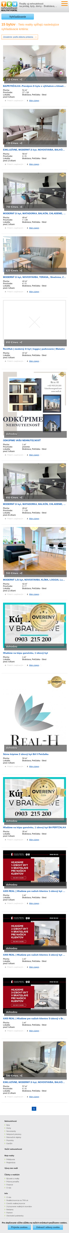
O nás (8, 1188)
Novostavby (11, 1131)
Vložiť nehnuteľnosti (13, 1149)
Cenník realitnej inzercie (15, 1203)
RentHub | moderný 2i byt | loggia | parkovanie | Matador (34, 349)
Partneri (9, 1213)
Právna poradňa (12, 1182)
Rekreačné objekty (13, 1137)
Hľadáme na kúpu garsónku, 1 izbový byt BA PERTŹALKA (34, 827)
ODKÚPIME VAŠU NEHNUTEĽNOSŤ (22, 440)
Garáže (9, 1143)
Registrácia (10, 1162)
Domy (8, 1128)
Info (6, 1193)
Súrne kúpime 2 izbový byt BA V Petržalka (25, 754)
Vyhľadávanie (17, 16)
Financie (9, 1185)
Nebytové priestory (13, 1134)
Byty (8, 1125)
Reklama (9, 1210)
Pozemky (10, 1140)
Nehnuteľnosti (10, 1121)
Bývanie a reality (12, 1178)
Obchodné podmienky (15, 1216)
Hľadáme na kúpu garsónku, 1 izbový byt (25, 653)
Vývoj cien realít (11, 1168)
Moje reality (9, 1156)
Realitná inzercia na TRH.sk (17, 1200)
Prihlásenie (10, 1159)
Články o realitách (12, 1175)
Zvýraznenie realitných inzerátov (19, 1206)
